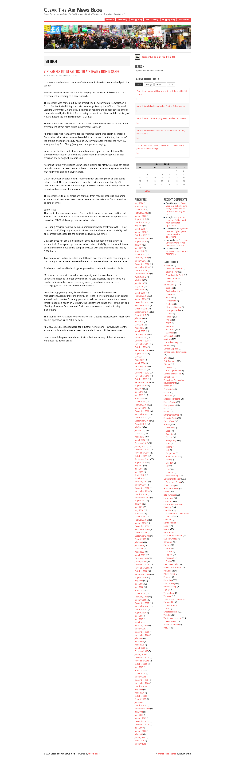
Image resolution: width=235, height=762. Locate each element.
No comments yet (70, 75)
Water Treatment (171, 624)
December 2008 (142, 564)
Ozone (169, 313)
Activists (167, 265)
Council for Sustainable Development (174, 381)
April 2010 (139, 513)
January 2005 (140, 676)
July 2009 (139, 542)
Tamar (166, 589)
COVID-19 (168, 386)
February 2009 (141, 558)
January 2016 (140, 299)
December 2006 (142, 632)
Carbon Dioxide (173, 291)
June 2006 (139, 641)
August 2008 (140, 577)
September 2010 (142, 497)
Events (166, 411)
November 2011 (142, 452)
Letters (169, 551)
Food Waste (169, 421)
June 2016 (139, 283)
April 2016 (139, 289)
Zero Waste (171, 621)
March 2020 (140, 209)
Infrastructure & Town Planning (173, 506)
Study (168, 561)
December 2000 (142, 724)
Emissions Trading (172, 398)
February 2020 (141, 212)
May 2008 (139, 587)
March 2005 (140, 673)
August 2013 (140, 385)
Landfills (167, 510)
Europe (169, 437)
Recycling (168, 580)
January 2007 (140, 628)
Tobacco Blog (152, 19)
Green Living (169, 485)
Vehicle (167, 615)
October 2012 (141, 417)
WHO (166, 627)
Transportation (170, 605)
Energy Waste (170, 405)
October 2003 (141, 696)
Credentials (169, 389)
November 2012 (142, 414)
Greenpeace (171, 281)
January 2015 (140, 337)
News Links (184, 19)
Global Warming (171, 475)
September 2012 (142, 420)
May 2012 (139, 433)
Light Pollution (170, 522)
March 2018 (140, 228)
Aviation (167, 339)
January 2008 (140, 600)
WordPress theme (167, 753)
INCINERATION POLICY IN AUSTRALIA (177, 252)
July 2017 (139, 244)
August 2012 (140, 424)
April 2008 (139, 590)
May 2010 (139, 510)
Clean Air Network (174, 268)
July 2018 (139, 225)
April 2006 (139, 644)
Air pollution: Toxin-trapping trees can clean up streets (161, 118)
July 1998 (139, 734)
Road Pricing (169, 583)
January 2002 (140, 718)
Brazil (168, 431)
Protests (167, 577)
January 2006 (140, 654)
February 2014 (141, 366)
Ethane (169, 294)
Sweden (169, 463)
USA (168, 469)
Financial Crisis (170, 418)
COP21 (169, 367)
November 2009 (142, 529)
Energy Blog (136, 19)
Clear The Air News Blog (73, 9)
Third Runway (172, 342)
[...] (138, 98)
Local (166, 526)
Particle (169, 316)
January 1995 (140, 743)
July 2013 (139, 388)
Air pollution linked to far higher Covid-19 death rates (161, 106)
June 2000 (139, 727)
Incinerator (168, 498)
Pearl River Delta (171, 564)
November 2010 (142, 491)
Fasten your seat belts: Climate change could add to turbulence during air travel (176, 208)
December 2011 (142, 449)
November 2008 (142, 568)
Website (110, 19)
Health (169, 297)
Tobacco (168, 596)
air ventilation (170, 336)
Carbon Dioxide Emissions (175, 352)
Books (169, 548)
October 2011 (141, 456)
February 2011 (141, 481)
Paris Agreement (173, 370)
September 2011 (142, 459)
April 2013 (139, 398)
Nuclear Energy (170, 538)
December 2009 (142, 526)
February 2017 (141, 257)
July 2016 (139, 280)
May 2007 (139, 619)
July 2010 (139, 504)
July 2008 (139, 580)
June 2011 (139, 468)
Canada (169, 434)
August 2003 (140, 699)
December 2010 (142, 488)
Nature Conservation (173, 535)
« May (147, 191)
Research (170, 558)
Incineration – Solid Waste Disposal (177, 515)
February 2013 (141, 404)
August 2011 (140, 462)
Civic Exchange (170, 361)
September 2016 (142, 273)
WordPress (94, 753)
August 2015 (140, 315)
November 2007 (142, 606)
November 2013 (142, 376)
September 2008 (142, 574)
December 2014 (142, 340)
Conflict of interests (172, 373)
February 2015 (141, 334)
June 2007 (139, 616)
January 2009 (140, 561)
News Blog (122, 19)
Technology (169, 593)
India (168, 443)
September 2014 (142, 350)
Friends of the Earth (175, 275)
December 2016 (142, 264)
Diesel (166, 392)
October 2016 (141, 270)
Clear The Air (172, 272)
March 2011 (140, 478)
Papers (167, 545)
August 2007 (140, 612)
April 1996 (139, 740)
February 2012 (141, 443)
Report (169, 554)
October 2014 (141, 347)
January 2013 (140, 408)
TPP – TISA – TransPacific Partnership (174, 601)
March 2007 (140, 622)
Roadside (170, 329)
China (166, 358)
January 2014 (140, 369)
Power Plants (169, 573)
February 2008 (141, 596)
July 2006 (139, 638)
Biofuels (167, 345)
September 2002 (142, 708)
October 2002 (141, 705)
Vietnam (169, 472)
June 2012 (139, 430)
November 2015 (142, 305)
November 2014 (142, 344)
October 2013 (141, 379)
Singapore (170, 453)
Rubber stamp (170, 586)
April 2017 (139, 251)
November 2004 (142, 683)
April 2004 (139, 692)
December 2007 (142, 603)
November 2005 (142, 660)
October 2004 (141, 686)
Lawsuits (167, 519)
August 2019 (140, 219)
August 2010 (140, 500)
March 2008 (140, 593)
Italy (168, 450)
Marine (167, 529)
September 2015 (142, 312)
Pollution (168, 570)
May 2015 (139, 324)
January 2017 (140, 260)
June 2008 (139, 584)
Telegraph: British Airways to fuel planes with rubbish (177, 243)
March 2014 (140, 363)
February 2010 (141, 520)
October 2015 (141, 308)
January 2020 (140, 216)
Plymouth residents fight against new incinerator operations (176, 221)
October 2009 (141, 532)
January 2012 (140, 446)
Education (168, 395)
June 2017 (139, 248)
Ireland (169, 447)
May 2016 (139, 286)
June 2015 (139, 321)
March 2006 (140, 648)
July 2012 (139, 427)
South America (172, 456)
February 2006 (141, 651)
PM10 (168, 320)
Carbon (169, 288)
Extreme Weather (171, 414)
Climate (167, 364)
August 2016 (140, 277)
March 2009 (140, 555)
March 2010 (140, 516)
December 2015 (142, 302)
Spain (168, 459)
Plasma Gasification (172, 567)
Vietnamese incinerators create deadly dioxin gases (82, 71)
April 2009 (139, 552)
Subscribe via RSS (159, 56)
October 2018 (141, 222)
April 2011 (139, 475)
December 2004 (142, 680)
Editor (60, 75)
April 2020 (139, 206)
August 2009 (140, 539)
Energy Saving (170, 402)
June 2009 (139, 545)
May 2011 (139, 472)
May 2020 (139, 203)
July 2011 (139, 465)
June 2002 (139, 715)
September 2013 (142, 382)
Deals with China (173, 482)
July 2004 (139, 689)
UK (167, 466)
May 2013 (139, 395)
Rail (167, 608)
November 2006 (142, 635)
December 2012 (142, 411)
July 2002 (139, 711)
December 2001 (142, 721)
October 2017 (141, 235)
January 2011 (140, 484)
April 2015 (139, 328)
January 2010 (140, 523)
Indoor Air (168, 501)
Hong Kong (171, 440)
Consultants (169, 377)
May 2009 (139, 548)
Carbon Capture (171, 348)
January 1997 (140, 737)
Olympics (168, 542)
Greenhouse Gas (171, 488)
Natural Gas (169, 532)
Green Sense (171, 278)
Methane (170, 304)
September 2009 (142, 536)
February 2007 (141, 625)
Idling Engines (170, 495)
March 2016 (140, 293)
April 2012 (139, 436)
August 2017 (140, 241)
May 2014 (139, 356)
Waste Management (172, 618)
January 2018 (140, 232)
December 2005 (142, 657)
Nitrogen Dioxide (173, 307)
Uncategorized (170, 611)
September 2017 (142, 238)
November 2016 (142, 267)
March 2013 (140, 401)
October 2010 (141, 494)
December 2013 (142, 372)
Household (171, 300)
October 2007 (141, 609)
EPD (165, 408)
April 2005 (139, 670)
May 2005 (139, 667)
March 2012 (140, 440)
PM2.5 (168, 323)
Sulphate (170, 332)
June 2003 (139, 702)
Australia (170, 427)
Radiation (170, 326)
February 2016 (141, 296)
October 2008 (141, 571)
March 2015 (140, 331)
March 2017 (140, 254)
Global (167, 424)
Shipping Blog (168, 19)
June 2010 (139, 507)
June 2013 (139, 392)
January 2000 (140, 731)
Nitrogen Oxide (173, 310)
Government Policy (172, 479)
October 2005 (141, 664)
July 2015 (139, 318)
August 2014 (140, 353)
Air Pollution (169, 284)
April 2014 (139, 360)
